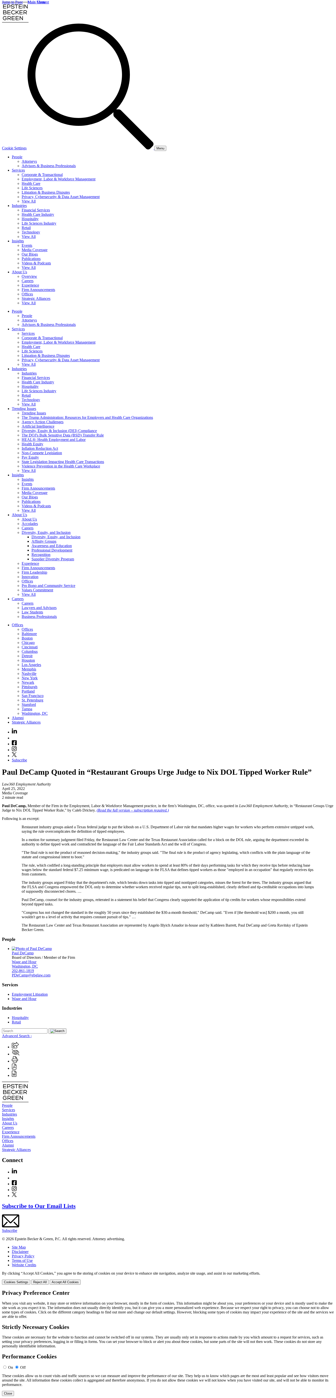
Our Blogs (30, 254)
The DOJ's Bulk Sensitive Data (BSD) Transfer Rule (63, 435)
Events (27, 245)
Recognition (40, 555)
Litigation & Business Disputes (46, 192)
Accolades (30, 524)
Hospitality (30, 219)
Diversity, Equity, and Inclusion (46, 532)
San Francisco (33, 696)
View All (29, 201)
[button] (15, 1047)
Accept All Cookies (65, 1282)
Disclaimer (20, 1252)
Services (18, 170)
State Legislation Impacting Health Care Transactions (63, 462)
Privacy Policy (23, 1256)
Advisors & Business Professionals (49, 166)
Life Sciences (32, 188)
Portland (28, 691)
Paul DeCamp (23, 953)
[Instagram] (14, 750)
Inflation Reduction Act (40, 448)
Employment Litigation (30, 994)
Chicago (28, 643)
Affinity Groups (43, 541)
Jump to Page (12, 2)
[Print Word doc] (14, 1075)
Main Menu (37, 2)
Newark (28, 682)
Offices (27, 294)
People (17, 157)
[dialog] (168, 1278)
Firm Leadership (34, 572)
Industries (19, 206)
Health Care (31, 183)
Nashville (29, 673)
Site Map (19, 1247)
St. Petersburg (32, 700)
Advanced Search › (17, 1036)
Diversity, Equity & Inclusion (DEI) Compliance (59, 431)
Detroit (27, 656)
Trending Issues (24, 409)
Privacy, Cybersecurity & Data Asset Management (61, 197)
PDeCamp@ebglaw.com (31, 975)
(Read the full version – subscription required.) (133, 810)
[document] (168, 1343)
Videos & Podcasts (36, 263)
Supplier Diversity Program (52, 559)
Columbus (30, 651)
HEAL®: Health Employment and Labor (54, 439)
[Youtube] (14, 738)
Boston (27, 638)
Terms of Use (22, 1260)
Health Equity (32, 444)
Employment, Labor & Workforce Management (58, 179)
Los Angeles (31, 665)
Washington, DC (35, 713)
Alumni (18, 718)
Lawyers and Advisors (39, 608)
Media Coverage (34, 250)
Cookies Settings (16, 1282)
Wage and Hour (24, 962)
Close (8, 1393)
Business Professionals (39, 616)
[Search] (91, 148)
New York (30, 678)
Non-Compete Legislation (42, 453)
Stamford (29, 704)
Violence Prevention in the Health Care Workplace (61, 466)
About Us (19, 272)
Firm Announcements (38, 290)
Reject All (40, 1282)
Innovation (30, 577)
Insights (18, 241)
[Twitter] (14, 756)
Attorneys (29, 161)
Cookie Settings (14, 148)
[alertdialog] (168, 1343)
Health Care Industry (38, 214)
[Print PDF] (14, 1068)
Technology (31, 232)
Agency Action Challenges (42, 422)
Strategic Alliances (36, 298)
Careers (27, 281)
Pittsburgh (29, 687)
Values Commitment (37, 590)
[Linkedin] (14, 732)
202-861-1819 (23, 971)
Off (23, 1367)
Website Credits (24, 1265)
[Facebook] (14, 744)
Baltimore (29, 634)
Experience (30, 285)
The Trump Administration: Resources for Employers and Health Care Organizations (87, 417)
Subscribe (19, 760)
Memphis (29, 669)
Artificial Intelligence (38, 426)
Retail (26, 228)
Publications (31, 259)
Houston (28, 660)
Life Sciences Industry (39, 223)
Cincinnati (30, 647)
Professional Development (51, 550)
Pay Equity (30, 457)
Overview (29, 276)
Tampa (27, 709)
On (10, 1367)
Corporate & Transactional (42, 175)
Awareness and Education (51, 546)
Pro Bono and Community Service (48, 585)
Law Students (32, 612)
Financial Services (36, 210)
